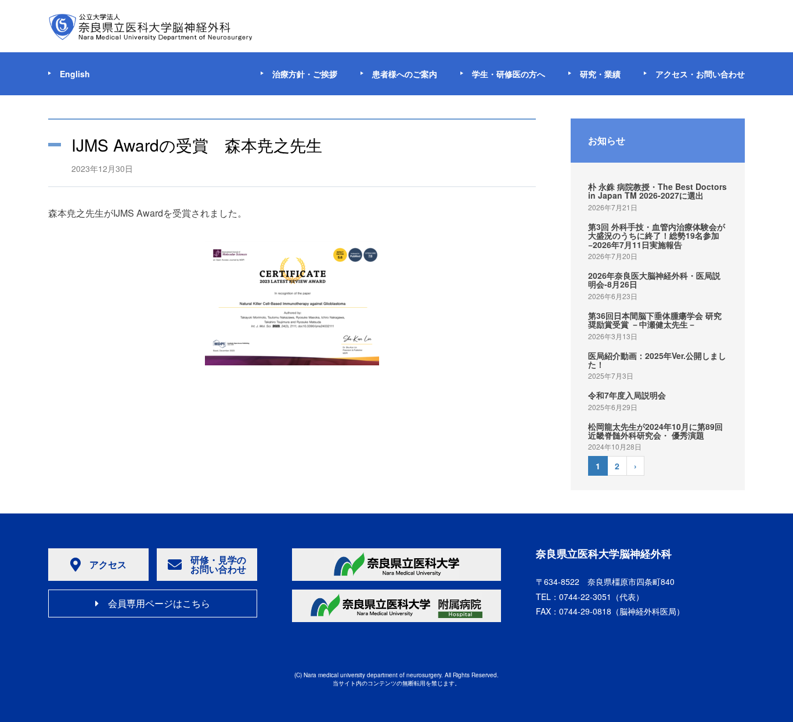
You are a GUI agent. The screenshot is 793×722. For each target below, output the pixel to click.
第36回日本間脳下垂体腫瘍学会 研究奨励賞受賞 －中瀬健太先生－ (655, 320)
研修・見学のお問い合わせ (218, 564)
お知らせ (606, 140)
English (75, 74)
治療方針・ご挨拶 (304, 74)
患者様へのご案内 (404, 74)
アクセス (108, 564)
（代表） (601, 596)
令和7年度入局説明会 (627, 395)
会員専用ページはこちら (159, 603)
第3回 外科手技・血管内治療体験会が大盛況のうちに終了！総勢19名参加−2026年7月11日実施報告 (656, 235)
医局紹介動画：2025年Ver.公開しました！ (657, 360)
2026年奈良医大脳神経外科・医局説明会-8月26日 (654, 280)
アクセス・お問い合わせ (700, 74)
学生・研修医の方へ (508, 74)
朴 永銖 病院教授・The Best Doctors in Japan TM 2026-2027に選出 (657, 191)
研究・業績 (600, 74)
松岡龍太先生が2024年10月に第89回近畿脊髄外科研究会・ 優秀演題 (655, 431)
